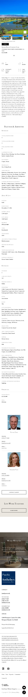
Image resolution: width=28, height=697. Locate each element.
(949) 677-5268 (5, 438)
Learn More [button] (14, 510)
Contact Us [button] (14, 559)
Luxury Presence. (21, 689)
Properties (11, 674)
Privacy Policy (15, 692)
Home (3, 674)
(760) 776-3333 (5, 600)
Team (7, 674)
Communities (17, 674)
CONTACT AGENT (14, 492)
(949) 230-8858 (5, 475)
